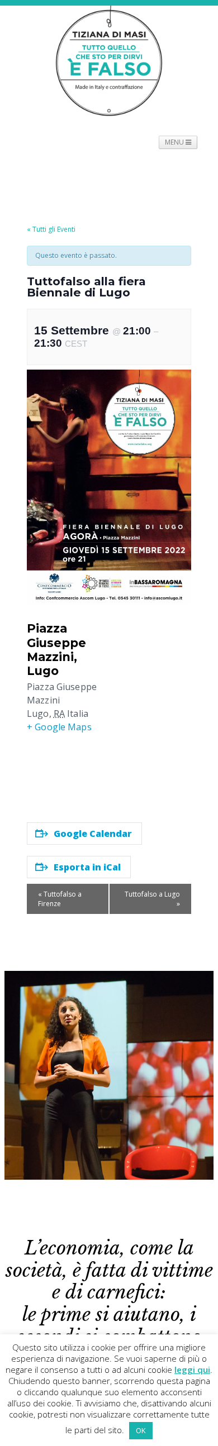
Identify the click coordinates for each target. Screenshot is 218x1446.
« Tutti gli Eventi (51, 229)
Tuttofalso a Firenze (60, 898)
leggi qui (192, 1369)
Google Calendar (93, 833)
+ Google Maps (59, 727)
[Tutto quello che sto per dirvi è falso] (109, 60)
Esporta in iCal (87, 867)
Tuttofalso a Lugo (152, 898)
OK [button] (141, 1430)
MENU (175, 142)
